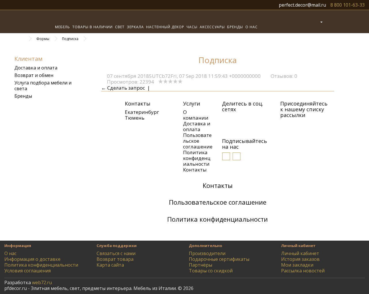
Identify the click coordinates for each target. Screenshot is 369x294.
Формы (42, 38)
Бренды (235, 26)
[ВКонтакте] (225, 118)
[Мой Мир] (243, 118)
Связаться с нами (116, 253)
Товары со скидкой (211, 270)
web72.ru (42, 282)
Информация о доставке (32, 259)
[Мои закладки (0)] (331, 21)
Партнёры (200, 265)
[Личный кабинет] (316, 21)
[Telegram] (225, 127)
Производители (207, 253)
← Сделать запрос (123, 88)
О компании (195, 115)
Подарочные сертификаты (219, 259)
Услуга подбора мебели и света (42, 85)
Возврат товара (115, 259)
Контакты (195, 169)
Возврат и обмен (33, 75)
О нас (251, 26)
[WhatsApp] (260, 118)
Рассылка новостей (303, 270)
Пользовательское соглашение (197, 141)
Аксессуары (212, 26)
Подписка (70, 38)
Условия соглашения (27, 270)
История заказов (300, 259)
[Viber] (251, 118)
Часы (192, 26)
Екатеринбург (142, 112)
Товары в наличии (92, 26)
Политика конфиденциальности (196, 158)
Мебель (62, 26)
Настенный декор (165, 26)
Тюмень (134, 117)
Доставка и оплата (35, 68)
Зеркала (135, 26)
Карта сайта (110, 265)
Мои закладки (297, 265)
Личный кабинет (300, 253)
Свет (120, 26)
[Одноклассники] (234, 118)
